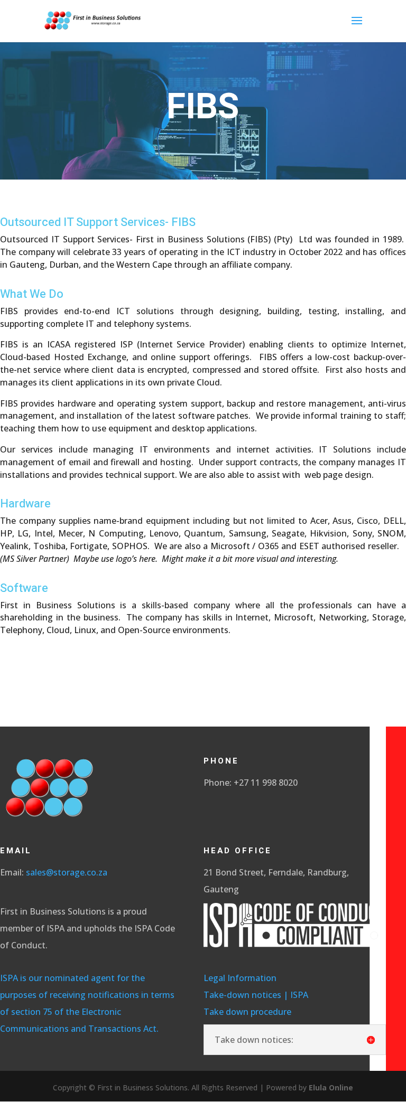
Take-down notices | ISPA (256, 995)
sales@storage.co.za (66, 872)
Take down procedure (250, 1012)
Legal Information (240, 978)
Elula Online (331, 1087)
